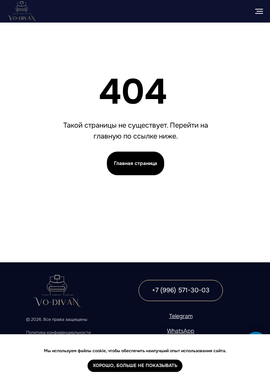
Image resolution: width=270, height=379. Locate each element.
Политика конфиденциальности (58, 332)
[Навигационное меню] (259, 11)
